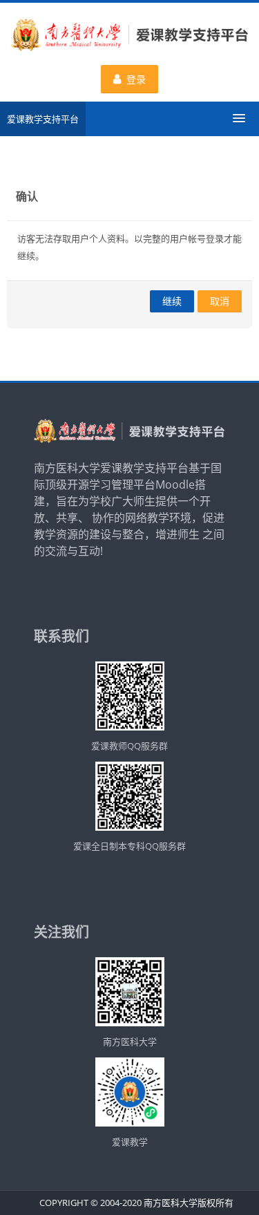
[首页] (129, 36)
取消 (219, 301)
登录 (136, 79)
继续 (172, 301)
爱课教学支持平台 (43, 119)
